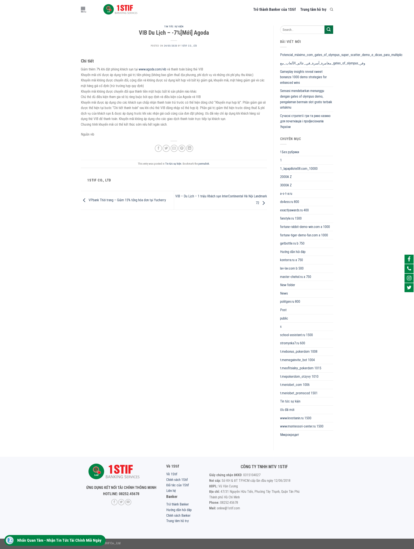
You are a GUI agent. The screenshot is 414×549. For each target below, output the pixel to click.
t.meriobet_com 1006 (295, 385)
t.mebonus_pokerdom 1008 (298, 351)
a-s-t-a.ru (286, 194)
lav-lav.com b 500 (292, 268)
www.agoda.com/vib (152, 69)
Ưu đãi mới (287, 410)
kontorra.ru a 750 (291, 260)
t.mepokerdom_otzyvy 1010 (299, 376)
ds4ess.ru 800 (289, 202)
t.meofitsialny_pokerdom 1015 (300, 368)
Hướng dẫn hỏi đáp (293, 252)
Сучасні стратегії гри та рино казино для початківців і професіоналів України (305, 121)
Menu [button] (83, 12)
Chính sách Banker (178, 515)
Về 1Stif (171, 474)
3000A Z (286, 185)
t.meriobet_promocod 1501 (299, 393)
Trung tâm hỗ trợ (313, 9)
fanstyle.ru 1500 (291, 218)
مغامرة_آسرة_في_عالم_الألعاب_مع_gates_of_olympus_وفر (322, 63)
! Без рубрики (289, 152)
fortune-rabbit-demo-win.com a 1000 (305, 227)
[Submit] (329, 29)
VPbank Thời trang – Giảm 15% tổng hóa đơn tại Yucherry (127, 200)
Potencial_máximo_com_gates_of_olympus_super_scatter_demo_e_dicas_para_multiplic (341, 55)
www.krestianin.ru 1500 (295, 418)
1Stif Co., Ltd (189, 45)
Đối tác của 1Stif (177, 485)
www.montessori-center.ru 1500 (301, 426)
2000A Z (286, 177)
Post (283, 310)
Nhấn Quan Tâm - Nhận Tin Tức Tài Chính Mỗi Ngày (59, 540)
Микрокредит (289, 435)
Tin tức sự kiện (173, 26)
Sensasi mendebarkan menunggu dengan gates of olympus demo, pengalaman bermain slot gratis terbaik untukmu (306, 99)
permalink (203, 163)
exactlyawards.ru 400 (294, 210)
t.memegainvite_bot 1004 (297, 360)
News (284, 293)
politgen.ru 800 (290, 301)
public (284, 318)
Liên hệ (171, 491)
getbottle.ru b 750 (292, 243)
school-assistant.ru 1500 (296, 335)
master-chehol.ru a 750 (295, 277)
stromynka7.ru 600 (292, 343)
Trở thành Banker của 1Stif (274, 9)
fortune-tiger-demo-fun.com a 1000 (304, 235)
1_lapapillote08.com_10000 (299, 169)
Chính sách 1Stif (177, 480)
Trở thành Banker (177, 504)
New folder (287, 285)
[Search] (331, 9)
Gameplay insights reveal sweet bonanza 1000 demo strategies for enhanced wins (303, 77)
